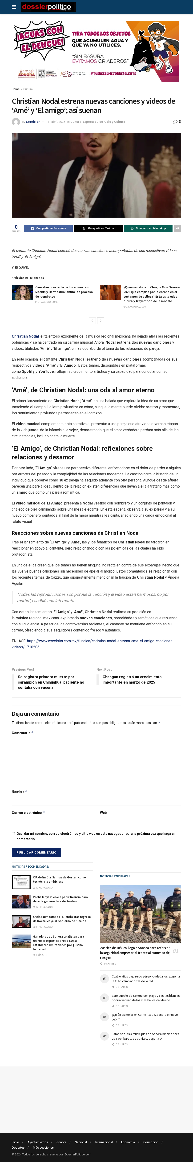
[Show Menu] (14, 7)
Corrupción (150, 1142)
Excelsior (33, 121)
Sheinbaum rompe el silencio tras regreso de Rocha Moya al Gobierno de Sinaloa (62, 919)
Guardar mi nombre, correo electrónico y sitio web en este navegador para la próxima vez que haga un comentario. (96, 836)
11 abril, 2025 (56, 121)
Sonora (61, 1142)
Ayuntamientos (38, 1142)
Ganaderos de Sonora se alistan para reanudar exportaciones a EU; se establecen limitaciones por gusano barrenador (58, 943)
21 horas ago (44, 927)
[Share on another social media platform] (177, 228)
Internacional (104, 1142)
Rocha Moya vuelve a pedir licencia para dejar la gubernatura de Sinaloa (60, 899)
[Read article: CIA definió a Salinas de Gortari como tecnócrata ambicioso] (21, 882)
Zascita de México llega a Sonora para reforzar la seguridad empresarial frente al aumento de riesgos (135, 953)
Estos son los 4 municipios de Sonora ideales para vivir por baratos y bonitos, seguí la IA (145, 1036)
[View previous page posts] (92, 320)
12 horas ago (44, 887)
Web (103, 813)
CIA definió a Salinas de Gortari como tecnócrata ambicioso (59, 879)
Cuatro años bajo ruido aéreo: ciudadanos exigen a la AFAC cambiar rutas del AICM (146, 978)
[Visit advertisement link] (96, 55)
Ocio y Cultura (114, 121)
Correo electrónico (28, 812)
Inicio (15, 1142)
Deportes (18, 1147)
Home (16, 89)
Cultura (28, 89)
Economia (128, 1142)
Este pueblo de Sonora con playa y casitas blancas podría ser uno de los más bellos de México (146, 997)
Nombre (20, 791)
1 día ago (41, 955)
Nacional (81, 1142)
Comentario (23, 733)
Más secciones (43, 1147)
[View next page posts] (100, 320)
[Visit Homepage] (48, 7)
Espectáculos (93, 121)
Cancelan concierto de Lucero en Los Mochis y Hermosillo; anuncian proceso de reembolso (64, 291)
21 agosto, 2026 (47, 302)
